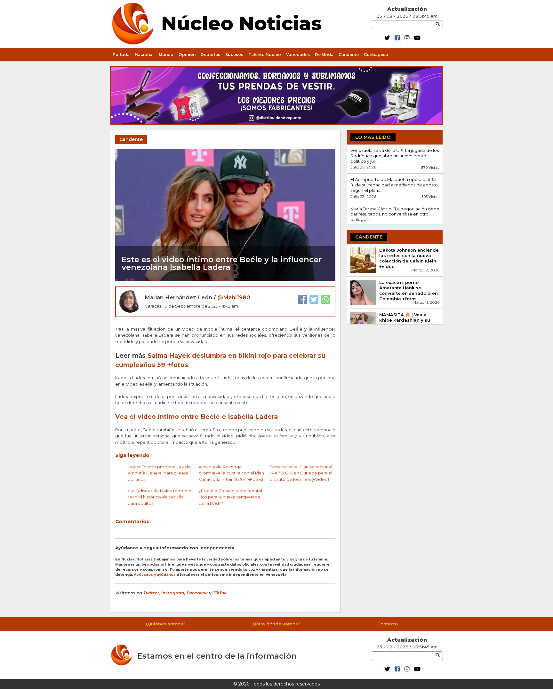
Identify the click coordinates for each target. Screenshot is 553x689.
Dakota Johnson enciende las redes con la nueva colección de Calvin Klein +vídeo (409, 258)
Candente (349, 54)
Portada (121, 54)
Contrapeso (376, 54)
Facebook (197, 592)
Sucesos (234, 54)
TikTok (220, 592)
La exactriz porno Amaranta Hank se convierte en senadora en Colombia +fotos (408, 290)
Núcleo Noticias (241, 22)
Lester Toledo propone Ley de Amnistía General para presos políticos (159, 473)
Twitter (151, 592)
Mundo (166, 54)
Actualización (407, 9)
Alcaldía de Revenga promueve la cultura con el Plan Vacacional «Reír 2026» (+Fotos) (231, 473)
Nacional (144, 54)
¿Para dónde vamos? (276, 623)
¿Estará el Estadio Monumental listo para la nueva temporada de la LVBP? (230, 497)
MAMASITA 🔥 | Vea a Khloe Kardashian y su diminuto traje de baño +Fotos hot (405, 322)
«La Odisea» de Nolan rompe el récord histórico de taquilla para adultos (160, 497)
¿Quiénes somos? (165, 623)
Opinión (187, 54)
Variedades (298, 54)
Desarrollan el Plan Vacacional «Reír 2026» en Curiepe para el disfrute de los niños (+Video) (301, 473)
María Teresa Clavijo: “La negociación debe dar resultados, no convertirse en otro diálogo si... (394, 214)
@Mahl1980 (233, 297)
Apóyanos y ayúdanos (155, 575)
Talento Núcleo (264, 54)
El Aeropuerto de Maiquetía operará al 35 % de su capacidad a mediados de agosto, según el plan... (394, 185)
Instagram (172, 592)
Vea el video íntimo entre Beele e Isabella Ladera (196, 416)
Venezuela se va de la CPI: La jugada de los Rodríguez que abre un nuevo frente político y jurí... (394, 156)
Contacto (387, 623)
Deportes (210, 54)
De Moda (324, 54)
